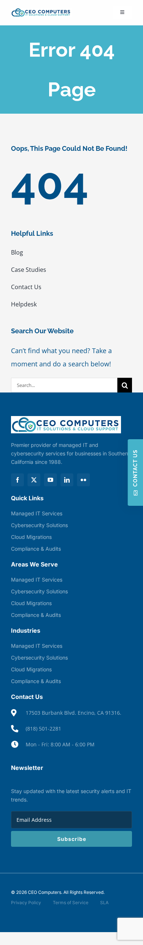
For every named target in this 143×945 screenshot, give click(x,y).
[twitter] (33, 479)
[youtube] (50, 479)
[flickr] (83, 479)
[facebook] (17, 479)
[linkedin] (66, 479)
